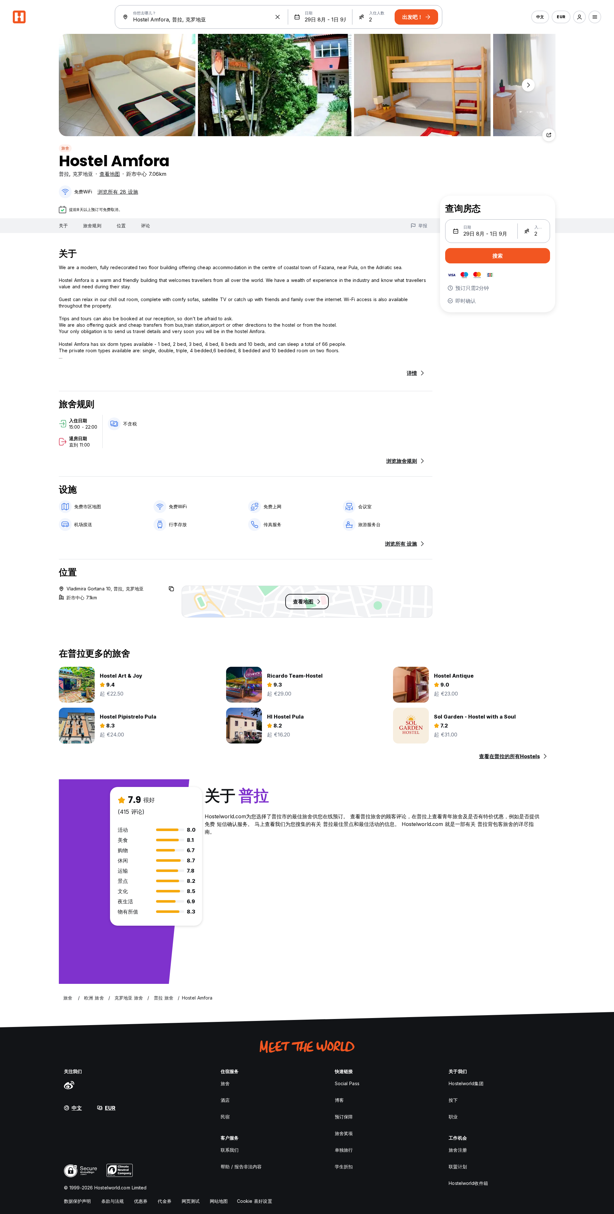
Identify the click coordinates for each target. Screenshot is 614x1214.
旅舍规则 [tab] (92, 225)
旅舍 (65, 148)
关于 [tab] (63, 225)
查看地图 (109, 174)
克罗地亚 (83, 174)
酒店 (225, 1100)
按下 (453, 1100)
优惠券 (140, 1201)
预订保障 (344, 1116)
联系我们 (230, 1150)
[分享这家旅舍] (548, 134)
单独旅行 (344, 1150)
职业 (453, 1116)
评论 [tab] (145, 225)
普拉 (64, 174)
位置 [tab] (121, 225)
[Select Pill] (579, 17)
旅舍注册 (458, 1150)
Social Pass (347, 1083)
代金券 (164, 1201)
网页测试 (191, 1201)
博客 (339, 1100)
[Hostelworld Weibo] (69, 1085)
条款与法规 (112, 1201)
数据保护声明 (77, 1201)
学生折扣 (344, 1166)
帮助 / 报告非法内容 (241, 1166)
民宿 (225, 1116)
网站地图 (219, 1201)
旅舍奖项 (344, 1133)
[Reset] (277, 17)
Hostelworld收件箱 (468, 1183)
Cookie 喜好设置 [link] (254, 1201)
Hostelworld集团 (466, 1083)
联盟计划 (458, 1166)
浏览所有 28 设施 (118, 192)
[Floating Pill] (528, 85)
